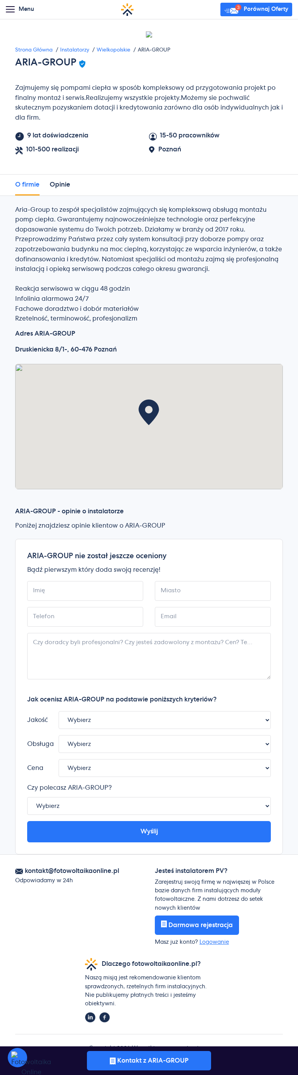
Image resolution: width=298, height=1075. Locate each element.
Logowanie (214, 942)
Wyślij (149, 831)
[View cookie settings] (17, 1057)
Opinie (60, 185)
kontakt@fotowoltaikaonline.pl (72, 871)
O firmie (27, 185)
